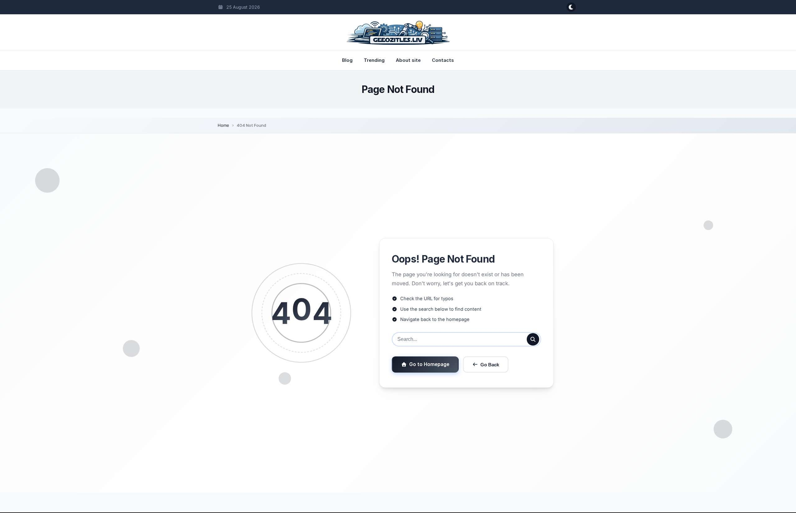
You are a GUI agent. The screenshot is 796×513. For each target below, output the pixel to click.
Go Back (489, 364)
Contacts (443, 60)
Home (223, 125)
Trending (374, 60)
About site (408, 60)
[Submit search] (533, 339)
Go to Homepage (429, 364)
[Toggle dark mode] (571, 7)
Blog (347, 60)
